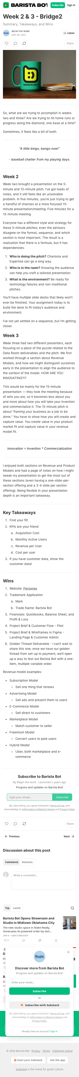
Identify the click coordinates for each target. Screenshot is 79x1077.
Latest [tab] (17, 908)
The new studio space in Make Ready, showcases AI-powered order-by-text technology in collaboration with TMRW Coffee (28, 929)
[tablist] (19, 862)
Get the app (57, 1060)
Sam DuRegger (19, 935)
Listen (71, 33)
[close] (68, 952)
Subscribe (58, 5)
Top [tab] (7, 908)
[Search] (72, 908)
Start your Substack (29, 1060)
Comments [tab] (11, 862)
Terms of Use (57, 1013)
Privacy (36, 1051)
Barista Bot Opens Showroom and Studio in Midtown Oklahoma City (29, 920)
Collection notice (62, 1051)
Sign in (71, 5)
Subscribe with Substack (42, 1005)
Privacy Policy (39, 1020)
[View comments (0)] (15, 43)
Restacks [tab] (27, 862)
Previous (14, 836)
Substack (21, 1069)
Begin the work (21, 31)
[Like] (6, 43)
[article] (39, 929)
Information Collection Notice (46, 1017)
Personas (30, 588)
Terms (46, 1051)
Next (67, 836)
